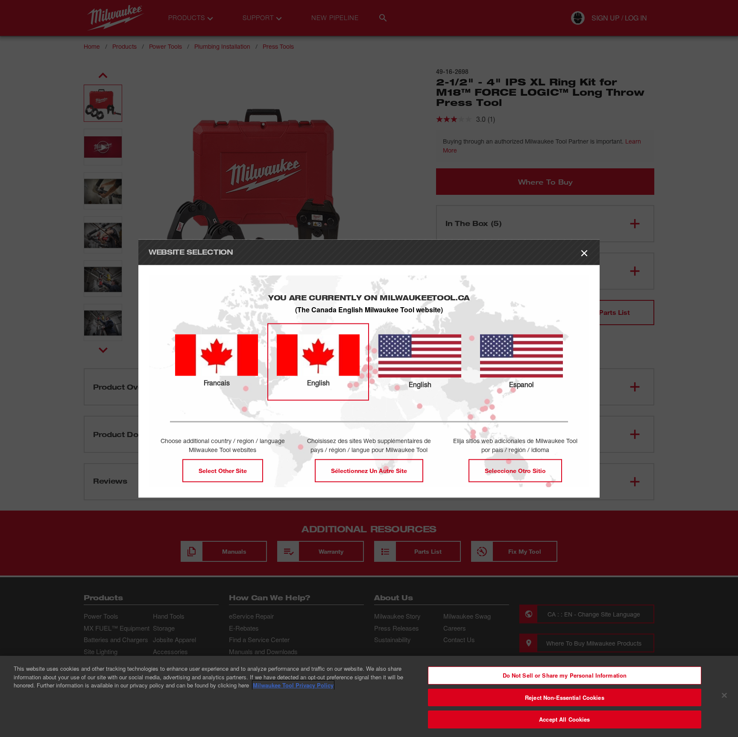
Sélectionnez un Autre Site (369, 470)
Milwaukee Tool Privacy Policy (293, 685)
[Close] (724, 695)
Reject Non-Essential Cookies (564, 697)
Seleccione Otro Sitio (515, 470)
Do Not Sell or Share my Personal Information (565, 675)
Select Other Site (223, 470)
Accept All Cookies (564, 719)
